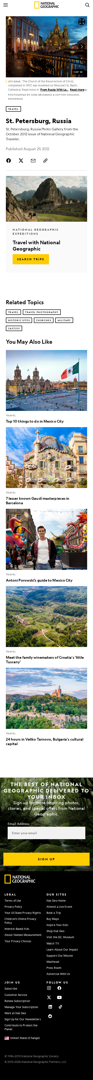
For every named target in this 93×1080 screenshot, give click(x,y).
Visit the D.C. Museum (60, 937)
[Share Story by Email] (33, 160)
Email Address (18, 824)
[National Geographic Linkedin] (50, 1006)
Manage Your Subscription (21, 1007)
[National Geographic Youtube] (59, 997)
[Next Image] (81, 46)
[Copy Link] (45, 160)
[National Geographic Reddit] (50, 1016)
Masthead (52, 961)
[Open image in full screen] (81, 21)
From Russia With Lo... (54, 89)
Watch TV (52, 943)
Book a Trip (53, 912)
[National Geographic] (46, 5)
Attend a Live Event (59, 906)
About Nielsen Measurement (23, 935)
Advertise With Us (58, 974)
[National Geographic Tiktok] (60, 1006)
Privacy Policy (13, 906)
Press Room (53, 967)
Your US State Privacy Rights (23, 912)
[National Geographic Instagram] (49, 988)
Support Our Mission (59, 955)
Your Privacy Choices (18, 941)
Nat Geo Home (56, 900)
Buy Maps (52, 919)
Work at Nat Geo (15, 1013)
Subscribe (11, 988)
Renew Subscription (17, 1001)
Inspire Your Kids (57, 925)
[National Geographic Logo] (20, 882)
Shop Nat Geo (55, 931)
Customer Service (16, 995)
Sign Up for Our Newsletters (23, 1019)
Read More (77, 89)
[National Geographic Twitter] (49, 997)
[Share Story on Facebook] (9, 160)
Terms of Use (13, 900)
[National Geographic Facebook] (59, 988)
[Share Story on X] (21, 160)
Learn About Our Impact (62, 949)
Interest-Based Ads (17, 928)
